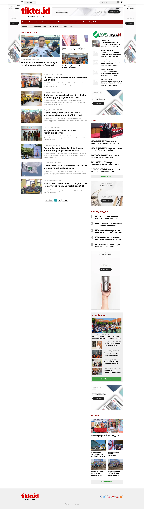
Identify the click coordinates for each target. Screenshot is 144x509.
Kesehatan (73, 22)
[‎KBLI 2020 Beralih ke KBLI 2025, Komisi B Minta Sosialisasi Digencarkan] (97, 345)
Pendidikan (62, 22)
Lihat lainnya (106, 379)
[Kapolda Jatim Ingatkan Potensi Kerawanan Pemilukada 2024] (75, 40)
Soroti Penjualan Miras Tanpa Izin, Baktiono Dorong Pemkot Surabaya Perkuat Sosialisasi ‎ (106, 149)
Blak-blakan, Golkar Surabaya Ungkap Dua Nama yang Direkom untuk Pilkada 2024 (65, 184)
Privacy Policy (67, 26)
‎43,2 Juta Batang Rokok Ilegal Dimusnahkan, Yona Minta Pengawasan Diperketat (105, 163)
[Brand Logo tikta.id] (35, 12)
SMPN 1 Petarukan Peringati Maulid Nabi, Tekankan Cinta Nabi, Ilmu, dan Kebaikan (108, 231)
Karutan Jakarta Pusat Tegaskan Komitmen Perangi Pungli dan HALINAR (112, 354)
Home (24, 22)
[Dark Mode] (122, 2)
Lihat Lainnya (106, 176)
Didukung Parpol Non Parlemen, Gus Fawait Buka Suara (65, 78)
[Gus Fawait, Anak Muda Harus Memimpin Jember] (75, 58)
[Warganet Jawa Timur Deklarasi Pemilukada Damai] (31, 133)
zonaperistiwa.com (107, 50)
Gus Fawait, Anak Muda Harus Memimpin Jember (73, 67)
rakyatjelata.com (106, 60)
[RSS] (121, 496)
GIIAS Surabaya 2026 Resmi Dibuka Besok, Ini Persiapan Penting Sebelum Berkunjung (108, 238)
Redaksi (25, 26)
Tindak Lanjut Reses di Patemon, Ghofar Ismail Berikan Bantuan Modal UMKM (105, 436)
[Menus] (22, 2)
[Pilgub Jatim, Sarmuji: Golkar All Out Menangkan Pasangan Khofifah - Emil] (31, 116)
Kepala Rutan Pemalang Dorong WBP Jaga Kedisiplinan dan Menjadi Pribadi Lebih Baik (106, 337)
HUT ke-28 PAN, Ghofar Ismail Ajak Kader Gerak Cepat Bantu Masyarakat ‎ (105, 170)
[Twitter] (104, 496)
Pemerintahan (41, 22)
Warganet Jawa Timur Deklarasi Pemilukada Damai (60, 131)
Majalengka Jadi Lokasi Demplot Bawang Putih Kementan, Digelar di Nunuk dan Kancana (115, 473)
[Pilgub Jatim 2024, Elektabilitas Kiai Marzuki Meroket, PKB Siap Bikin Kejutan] (31, 169)
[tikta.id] (30, 497)
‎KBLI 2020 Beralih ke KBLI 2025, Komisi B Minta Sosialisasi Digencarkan (105, 156)
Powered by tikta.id (72, 504)
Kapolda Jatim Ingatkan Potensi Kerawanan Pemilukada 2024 (74, 49)
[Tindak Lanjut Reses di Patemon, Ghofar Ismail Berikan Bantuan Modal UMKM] (107, 426)
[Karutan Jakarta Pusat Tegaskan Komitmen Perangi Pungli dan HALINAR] (97, 354)
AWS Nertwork (54, 26)
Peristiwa (83, 22)
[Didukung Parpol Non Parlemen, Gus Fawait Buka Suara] (31, 80)
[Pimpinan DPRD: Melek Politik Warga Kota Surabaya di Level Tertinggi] (40, 46)
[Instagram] (108, 496)
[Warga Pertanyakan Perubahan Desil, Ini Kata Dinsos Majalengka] (97, 363)
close (18, 5)
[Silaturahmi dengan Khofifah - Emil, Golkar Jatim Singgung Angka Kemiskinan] (31, 98)
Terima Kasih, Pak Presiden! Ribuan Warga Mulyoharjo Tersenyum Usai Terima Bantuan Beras (112, 371)
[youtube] (113, 496)
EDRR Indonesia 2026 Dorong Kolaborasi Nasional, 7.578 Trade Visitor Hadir (115, 454)
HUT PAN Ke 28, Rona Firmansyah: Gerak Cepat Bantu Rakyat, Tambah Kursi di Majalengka (108, 217)
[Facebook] (100, 496)
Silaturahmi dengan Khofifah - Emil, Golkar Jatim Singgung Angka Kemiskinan (65, 96)
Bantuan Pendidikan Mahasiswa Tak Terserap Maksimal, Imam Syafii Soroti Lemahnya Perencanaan (105, 142)
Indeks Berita (30, 2)
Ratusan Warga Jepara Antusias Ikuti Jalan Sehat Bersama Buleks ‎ (108, 224)
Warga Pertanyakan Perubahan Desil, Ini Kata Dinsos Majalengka (112, 362)
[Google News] (117, 496)
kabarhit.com (105, 41)
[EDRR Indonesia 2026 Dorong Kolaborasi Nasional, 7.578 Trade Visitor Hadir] (115, 445)
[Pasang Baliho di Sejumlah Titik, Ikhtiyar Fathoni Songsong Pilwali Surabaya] (31, 151)
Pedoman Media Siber (38, 26)
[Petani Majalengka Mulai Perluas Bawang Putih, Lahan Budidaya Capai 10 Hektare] (98, 464)
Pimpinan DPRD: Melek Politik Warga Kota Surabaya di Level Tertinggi (39, 63)
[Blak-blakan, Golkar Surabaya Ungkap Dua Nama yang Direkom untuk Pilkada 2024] (31, 186)
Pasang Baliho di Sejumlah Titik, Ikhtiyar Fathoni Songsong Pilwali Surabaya (63, 149)
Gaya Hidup (93, 22)
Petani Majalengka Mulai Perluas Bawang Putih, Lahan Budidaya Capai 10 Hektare (97, 473)
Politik (31, 22)
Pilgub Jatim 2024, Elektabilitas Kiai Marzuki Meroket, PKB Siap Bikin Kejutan (65, 167)
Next (65, 200)
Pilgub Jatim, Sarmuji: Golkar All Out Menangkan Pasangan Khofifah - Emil (63, 114)
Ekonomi (52, 22)
